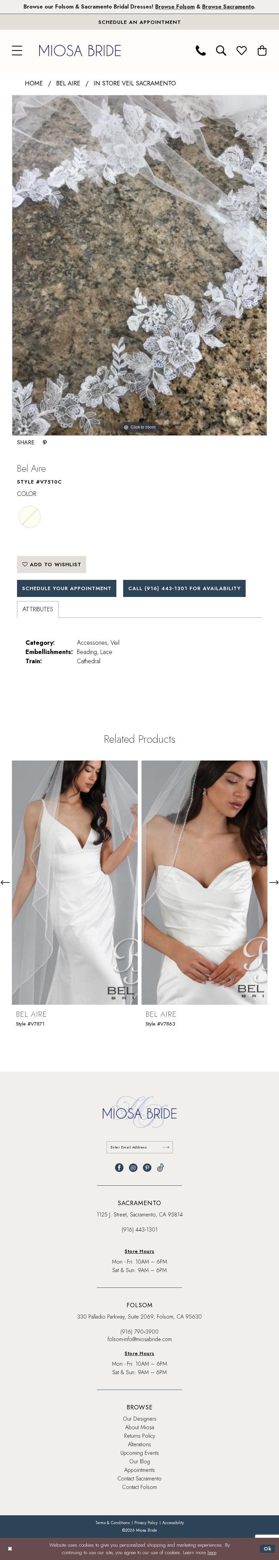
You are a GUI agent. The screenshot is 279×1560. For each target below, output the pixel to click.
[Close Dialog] (10, 1549)
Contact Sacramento (139, 1478)
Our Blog (139, 1461)
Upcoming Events (139, 1453)
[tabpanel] (139, 265)
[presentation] (75, 883)
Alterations (139, 1444)
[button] (17, 51)
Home (34, 83)
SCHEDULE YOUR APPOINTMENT (67, 588)
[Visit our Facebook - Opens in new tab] (119, 1168)
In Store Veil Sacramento (135, 83)
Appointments (139, 1470)
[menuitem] (17, 51)
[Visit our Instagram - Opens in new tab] (133, 1168)
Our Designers (140, 1419)
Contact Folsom (139, 1487)
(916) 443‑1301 (140, 1230)
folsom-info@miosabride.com (140, 1339)
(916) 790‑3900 (139, 1332)
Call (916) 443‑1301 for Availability (184, 588)
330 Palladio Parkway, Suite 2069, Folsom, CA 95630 (139, 1317)
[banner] (80, 50)
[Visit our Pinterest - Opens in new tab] (147, 1168)
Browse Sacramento (228, 7)
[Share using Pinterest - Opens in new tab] (45, 442)
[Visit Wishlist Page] (241, 51)
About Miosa (139, 1427)
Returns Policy (139, 1436)
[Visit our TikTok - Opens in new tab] (160, 1168)
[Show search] (221, 51)
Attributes (37, 609)
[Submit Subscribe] (166, 1147)
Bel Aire (68, 83)
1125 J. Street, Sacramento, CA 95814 (140, 1214)
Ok (268, 1548)
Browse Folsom (175, 7)
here (212, 1552)
